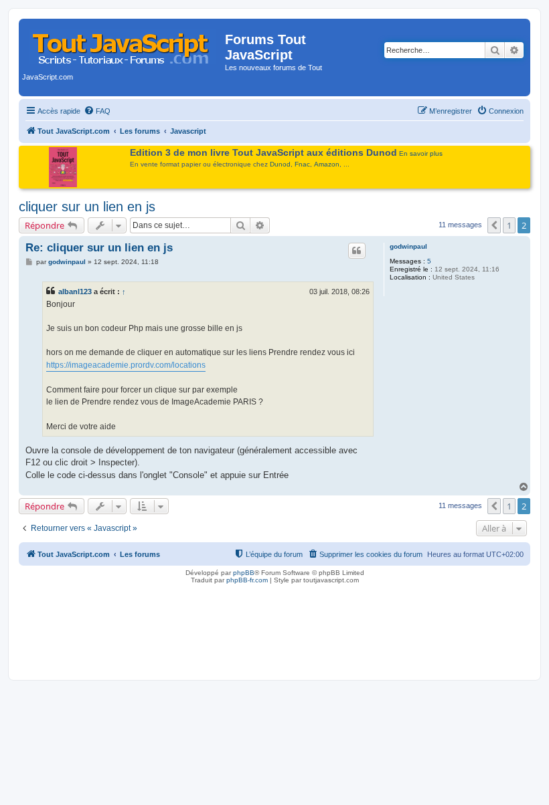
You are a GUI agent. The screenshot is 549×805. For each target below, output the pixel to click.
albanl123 (75, 292)
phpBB (243, 572)
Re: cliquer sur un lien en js (99, 247)
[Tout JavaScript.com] (123, 43)
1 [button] (509, 225)
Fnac (302, 164)
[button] (494, 225)
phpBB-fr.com (247, 580)
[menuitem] (97, 111)
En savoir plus (421, 153)
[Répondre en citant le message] (357, 251)
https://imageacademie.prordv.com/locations (126, 365)
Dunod (280, 164)
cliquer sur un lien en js (87, 206)
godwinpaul (408, 246)
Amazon (326, 164)
